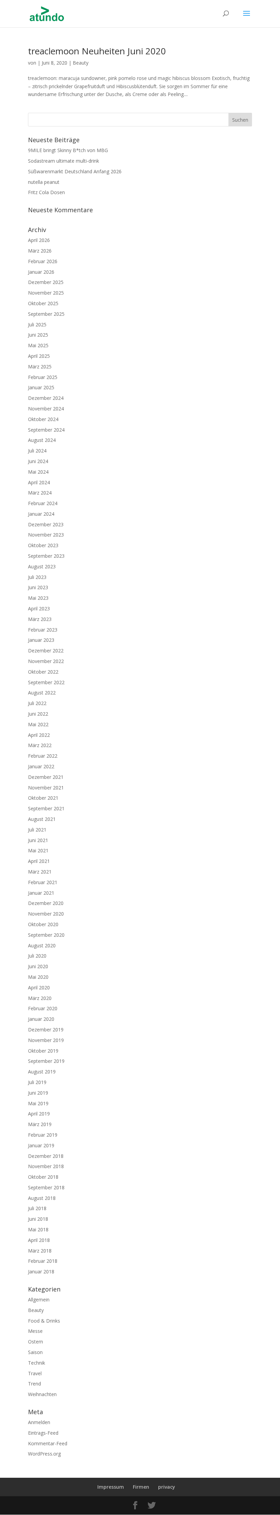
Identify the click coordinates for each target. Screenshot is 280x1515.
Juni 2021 (38, 840)
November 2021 (46, 787)
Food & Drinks (44, 1320)
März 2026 (40, 250)
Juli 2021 (37, 829)
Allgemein (39, 1299)
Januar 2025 (41, 387)
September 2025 (46, 314)
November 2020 (46, 913)
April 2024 (39, 482)
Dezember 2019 (46, 1029)
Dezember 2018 (46, 1156)
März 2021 (40, 871)
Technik (36, 1363)
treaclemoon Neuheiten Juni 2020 (97, 51)
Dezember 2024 (46, 398)
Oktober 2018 (43, 1177)
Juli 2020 (37, 955)
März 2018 (40, 1250)
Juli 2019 (37, 1082)
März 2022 (40, 745)
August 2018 (42, 1198)
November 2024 (46, 408)
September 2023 (46, 556)
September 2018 (46, 1187)
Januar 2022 (41, 766)
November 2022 (46, 661)
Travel (35, 1373)
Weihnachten (42, 1394)
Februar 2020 (42, 1008)
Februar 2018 (42, 1261)
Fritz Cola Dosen (46, 192)
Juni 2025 (38, 335)
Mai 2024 (38, 472)
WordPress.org (44, 1453)
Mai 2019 (38, 1103)
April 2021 (39, 861)
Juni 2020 (38, 966)
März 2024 (40, 492)
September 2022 (46, 682)
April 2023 (39, 608)
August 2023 (42, 566)
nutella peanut (43, 182)
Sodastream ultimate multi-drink (63, 161)
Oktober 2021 (43, 798)
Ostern (35, 1341)
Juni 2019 (38, 1093)
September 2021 (46, 808)
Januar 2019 (41, 1145)
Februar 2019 (42, 1135)
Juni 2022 (38, 714)
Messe (35, 1331)
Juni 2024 (38, 461)
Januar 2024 (41, 514)
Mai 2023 (38, 598)
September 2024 (46, 430)
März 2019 (40, 1124)
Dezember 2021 (46, 777)
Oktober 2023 (43, 545)
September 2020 (46, 935)
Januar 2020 (41, 1019)
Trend (34, 1383)
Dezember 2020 (46, 903)
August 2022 (42, 692)
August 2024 (42, 440)
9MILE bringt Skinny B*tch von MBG (68, 150)
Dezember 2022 (46, 650)
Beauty (80, 62)
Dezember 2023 (46, 524)
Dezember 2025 (46, 282)
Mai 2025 (38, 345)
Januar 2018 (41, 1271)
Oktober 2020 (43, 924)
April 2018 (39, 1240)
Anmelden (39, 1422)
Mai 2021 (38, 850)
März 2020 (40, 998)
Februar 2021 (42, 882)
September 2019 (46, 1061)
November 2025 (46, 292)
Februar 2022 (42, 756)
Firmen (141, 1487)
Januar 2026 (41, 272)
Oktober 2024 (43, 419)
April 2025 (39, 356)
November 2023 (46, 534)
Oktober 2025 (43, 303)
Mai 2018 (38, 1229)
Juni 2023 (38, 587)
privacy (166, 1487)
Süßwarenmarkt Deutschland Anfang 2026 (75, 171)
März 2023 (40, 619)
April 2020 (39, 987)
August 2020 (42, 945)
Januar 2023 (41, 640)
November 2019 (46, 1040)
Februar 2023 (42, 629)
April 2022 (39, 735)
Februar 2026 (42, 261)
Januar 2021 (41, 893)
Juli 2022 (37, 703)
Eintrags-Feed (43, 1433)
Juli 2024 (37, 450)
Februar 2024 (42, 503)
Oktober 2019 (43, 1050)
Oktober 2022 (43, 671)
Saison (35, 1352)
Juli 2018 (37, 1208)
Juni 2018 (38, 1219)
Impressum (110, 1487)
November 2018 (46, 1166)
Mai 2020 (38, 977)
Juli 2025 (37, 324)
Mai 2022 (38, 724)
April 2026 (39, 240)
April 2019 (39, 1113)
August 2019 (42, 1071)
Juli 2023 (37, 577)
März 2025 (40, 366)
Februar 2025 (42, 377)
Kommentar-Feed (47, 1443)
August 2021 (42, 819)
